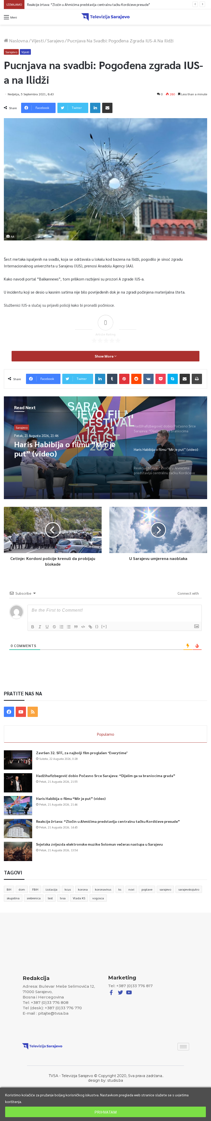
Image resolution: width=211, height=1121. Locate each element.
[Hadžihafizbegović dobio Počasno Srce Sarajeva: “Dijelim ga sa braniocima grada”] (18, 782)
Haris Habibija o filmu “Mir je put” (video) (71, 798)
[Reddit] (136, 379)
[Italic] (39, 627)
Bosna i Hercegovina (30, 427)
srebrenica (34, 898)
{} (97, 626)
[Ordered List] (61, 627)
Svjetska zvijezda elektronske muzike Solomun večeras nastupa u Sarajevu (99, 844)
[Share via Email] (107, 108)
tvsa (63, 898)
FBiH (35, 889)
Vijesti (37, 40)
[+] (104, 626)
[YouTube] (21, 712)
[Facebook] (9, 712)
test (50, 898)
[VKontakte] (148, 379)
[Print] (197, 379)
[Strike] (54, 627)
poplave (147, 889)
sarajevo (165, 889)
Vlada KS (79, 898)
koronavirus (103, 889)
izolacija (51, 889)
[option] (105, 447)
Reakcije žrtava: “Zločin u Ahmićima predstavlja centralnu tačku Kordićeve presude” (88, 4)
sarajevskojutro (188, 889)
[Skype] (173, 379)
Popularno (105, 734)
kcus (68, 889)
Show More (104, 356)
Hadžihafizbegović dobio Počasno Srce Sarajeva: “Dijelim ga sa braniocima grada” (105, 775)
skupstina (13, 898)
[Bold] (32, 627)
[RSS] (33, 712)
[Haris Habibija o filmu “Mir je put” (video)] (18, 805)
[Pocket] (160, 379)
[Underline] (47, 627)
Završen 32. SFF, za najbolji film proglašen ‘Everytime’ (82, 752)
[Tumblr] (112, 379)
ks (119, 889)
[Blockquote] (76, 627)
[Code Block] (83, 627)
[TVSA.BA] (105, 17)
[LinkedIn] (95, 108)
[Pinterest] (124, 379)
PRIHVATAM (105, 1112)
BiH (9, 889)
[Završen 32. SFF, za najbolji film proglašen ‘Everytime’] (18, 760)
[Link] (90, 627)
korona (83, 889)
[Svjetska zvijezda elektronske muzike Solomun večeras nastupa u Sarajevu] (18, 851)
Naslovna (18, 40)
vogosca (98, 898)
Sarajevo (55, 40)
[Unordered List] (68, 627)
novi (131, 889)
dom (22, 889)
